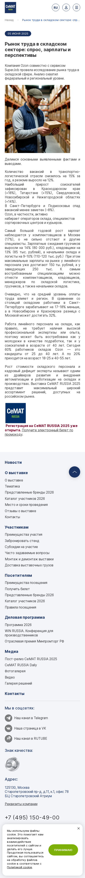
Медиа (11, 651)
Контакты (12, 517)
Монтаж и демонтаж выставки (29, 559)
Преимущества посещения (26, 583)
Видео (10, 677)
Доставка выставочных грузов (29, 565)
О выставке (16, 472)
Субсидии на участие (21, 547)
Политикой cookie (19, 867)
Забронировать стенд (22, 541)
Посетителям (18, 575)
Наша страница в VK (30, 728)
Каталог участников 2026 (25, 499)
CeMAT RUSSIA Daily (21, 665)
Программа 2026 (18, 625)
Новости (13, 462)
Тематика (12, 486)
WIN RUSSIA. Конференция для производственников (29, 633)
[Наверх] (74, 472)
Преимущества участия (23, 534)
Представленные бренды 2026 (29, 492)
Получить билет (17, 589)
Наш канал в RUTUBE (30, 738)
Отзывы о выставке (20, 511)
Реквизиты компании (21, 804)
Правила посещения (20, 607)
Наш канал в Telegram (31, 718)
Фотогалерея (15, 671)
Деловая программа (25, 617)
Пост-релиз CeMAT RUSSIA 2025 (31, 659)
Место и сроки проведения (26, 505)
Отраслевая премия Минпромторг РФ (34, 641)
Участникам (17, 527)
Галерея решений (18, 683)
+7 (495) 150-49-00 (32, 817)
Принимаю (63, 850)
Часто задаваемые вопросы (27, 553)
